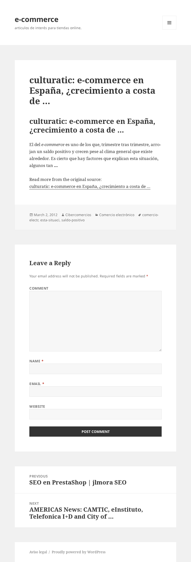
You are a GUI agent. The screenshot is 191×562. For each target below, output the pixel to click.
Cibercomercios (78, 214)
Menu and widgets (169, 29)
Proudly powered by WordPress (78, 552)
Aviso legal (38, 552)
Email (36, 383)
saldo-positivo (73, 220)
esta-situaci (49, 220)
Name (36, 361)
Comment (38, 288)
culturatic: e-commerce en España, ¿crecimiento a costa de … (89, 186)
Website (37, 406)
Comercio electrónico (116, 214)
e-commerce (36, 19)
